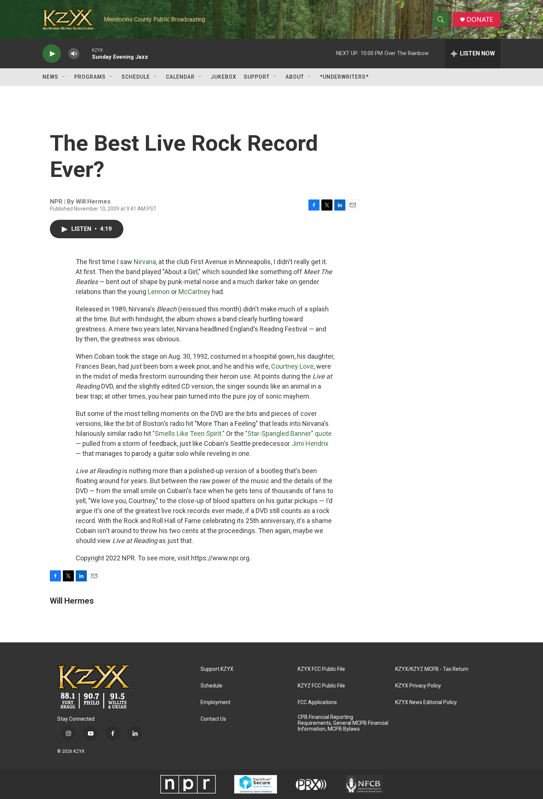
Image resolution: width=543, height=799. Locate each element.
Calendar (180, 77)
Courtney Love (292, 366)
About (295, 77)
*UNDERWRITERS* (344, 77)
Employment (215, 702)
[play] (52, 53)
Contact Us (213, 719)
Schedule (136, 77)
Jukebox (223, 77)
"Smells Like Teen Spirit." (189, 433)
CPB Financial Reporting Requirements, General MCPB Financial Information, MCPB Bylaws (343, 723)
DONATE (480, 19)
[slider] (86, 53)
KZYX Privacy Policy (418, 686)
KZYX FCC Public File (321, 669)
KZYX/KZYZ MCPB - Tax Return (431, 669)
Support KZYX (217, 669)
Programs (90, 77)
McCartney (194, 292)
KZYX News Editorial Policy (426, 702)
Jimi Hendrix (309, 443)
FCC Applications (317, 702)
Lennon (159, 292)
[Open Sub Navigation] (64, 77)
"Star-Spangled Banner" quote (288, 433)
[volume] (74, 53)
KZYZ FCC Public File (321, 686)
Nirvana (145, 262)
